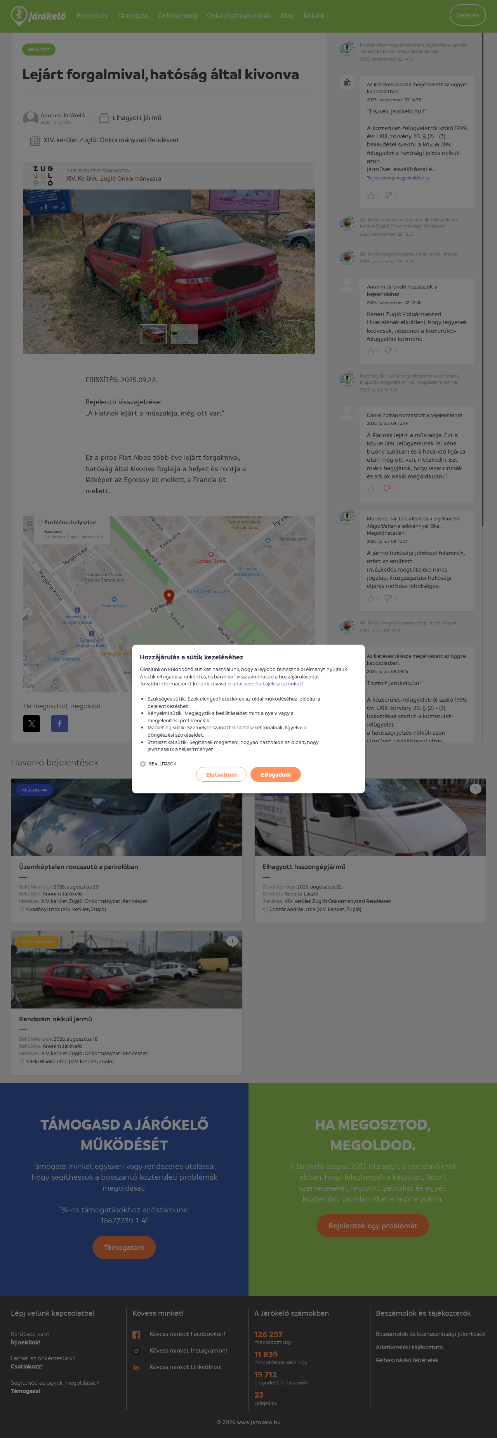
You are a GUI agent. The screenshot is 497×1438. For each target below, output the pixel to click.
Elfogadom (276, 774)
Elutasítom (221, 774)
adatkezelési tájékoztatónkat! (268, 683)
